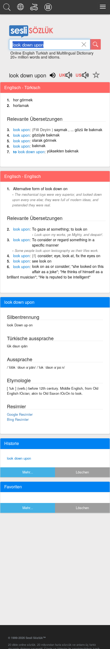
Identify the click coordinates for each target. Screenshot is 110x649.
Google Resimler (20, 414)
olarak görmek (44, 140)
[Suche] (95, 44)
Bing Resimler (18, 419)
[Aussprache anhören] (66, 77)
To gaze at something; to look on (59, 229)
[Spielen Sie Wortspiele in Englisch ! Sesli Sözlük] (35, 8)
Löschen (82, 472)
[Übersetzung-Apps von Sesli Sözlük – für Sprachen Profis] (49, 8)
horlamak (21, 105)
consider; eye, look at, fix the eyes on (69, 255)
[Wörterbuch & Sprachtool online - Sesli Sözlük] (8, 8)
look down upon (19, 458)
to (29, 151)
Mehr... (27, 472)
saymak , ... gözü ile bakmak (78, 129)
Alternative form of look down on (40, 188)
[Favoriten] (94, 78)
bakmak (38, 145)
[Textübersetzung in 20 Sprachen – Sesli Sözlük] (21, 8)
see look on (42, 261)
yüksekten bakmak (62, 150)
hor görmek (23, 99)
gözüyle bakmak (46, 135)
